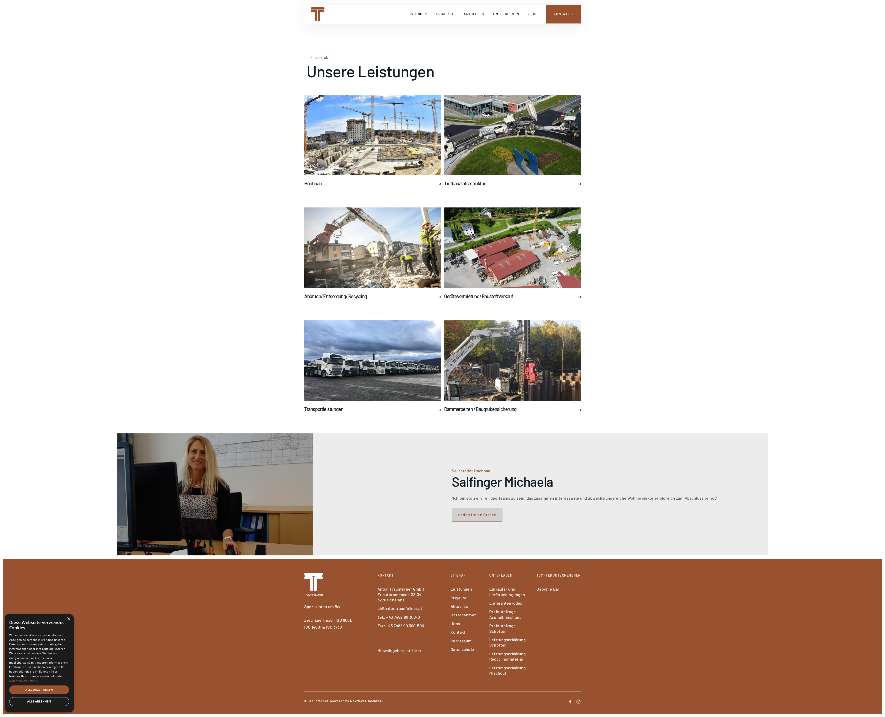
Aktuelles (474, 14)
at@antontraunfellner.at (400, 608)
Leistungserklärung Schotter (507, 642)
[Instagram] (578, 701)
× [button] (68, 619)
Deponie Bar (548, 589)
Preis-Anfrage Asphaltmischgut (505, 614)
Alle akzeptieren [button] (39, 690)
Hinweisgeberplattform (399, 650)
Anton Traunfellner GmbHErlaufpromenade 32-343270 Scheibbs (401, 594)
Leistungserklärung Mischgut (507, 670)
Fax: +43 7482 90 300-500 (401, 625)
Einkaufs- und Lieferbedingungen (507, 591)
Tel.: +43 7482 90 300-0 (399, 617)
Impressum (461, 640)
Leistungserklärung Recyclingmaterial (507, 656)
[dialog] (39, 663)
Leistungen (416, 14)
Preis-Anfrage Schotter (502, 628)
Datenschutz (462, 649)
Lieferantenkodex (505, 603)
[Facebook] (570, 701)
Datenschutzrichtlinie (23, 681)
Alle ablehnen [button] (39, 701)
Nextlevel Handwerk (366, 701)
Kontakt (458, 632)
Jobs (533, 14)
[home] (317, 14)
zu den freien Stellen (477, 514)
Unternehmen (506, 14)
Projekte (445, 14)
